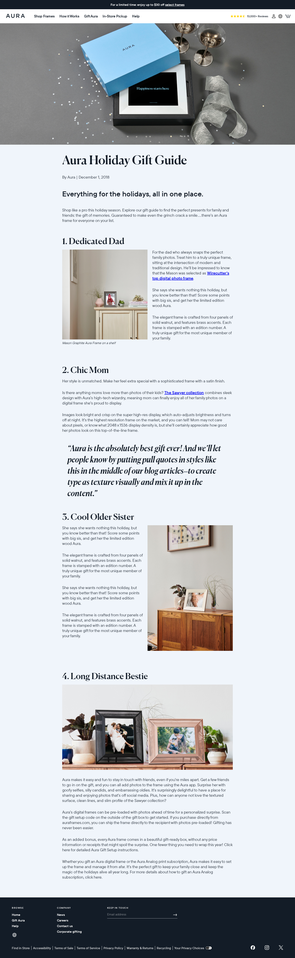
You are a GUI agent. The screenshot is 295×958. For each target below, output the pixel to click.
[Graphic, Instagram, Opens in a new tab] (267, 949)
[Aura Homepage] (15, 16)
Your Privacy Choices (190, 948)
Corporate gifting (69, 932)
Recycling (164, 948)
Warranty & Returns (140, 948)
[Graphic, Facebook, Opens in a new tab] (253, 949)
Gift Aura (91, 16)
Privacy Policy (113, 948)
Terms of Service (88, 948)
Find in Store (21, 948)
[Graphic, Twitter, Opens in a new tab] (281, 949)
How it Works (69, 16)
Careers (62, 920)
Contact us (65, 926)
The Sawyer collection (184, 392)
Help (136, 16)
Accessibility (42, 948)
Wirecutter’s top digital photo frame (190, 275)
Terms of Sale (63, 948)
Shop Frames (44, 16)
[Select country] (280, 16)
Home (16, 915)
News (61, 915)
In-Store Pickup (115, 16)
